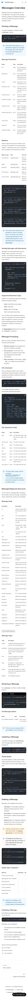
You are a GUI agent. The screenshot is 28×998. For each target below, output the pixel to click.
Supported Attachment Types (11, 295)
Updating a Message (10, 737)
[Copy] (25, 36)
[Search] (22, 2)
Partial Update (6, 756)
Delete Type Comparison (10, 868)
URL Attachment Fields (9, 427)
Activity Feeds (11, 992)
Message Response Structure (13, 489)
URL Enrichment (7, 368)
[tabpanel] (14, 701)
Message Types (7, 636)
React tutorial (7, 329)
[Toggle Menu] (25, 2)
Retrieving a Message (10, 684)
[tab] (5, 693)
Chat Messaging (10, 989)
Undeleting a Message (9, 910)
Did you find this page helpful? (9, 944)
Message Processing (10, 337)
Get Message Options (9, 711)
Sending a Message (10, 26)
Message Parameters (9, 59)
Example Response (10, 631)
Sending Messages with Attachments (14, 248)
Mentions (5, 140)
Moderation (19, 992)
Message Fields (7, 501)
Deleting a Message (10, 799)
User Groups (9, 242)
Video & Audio (20, 989)
